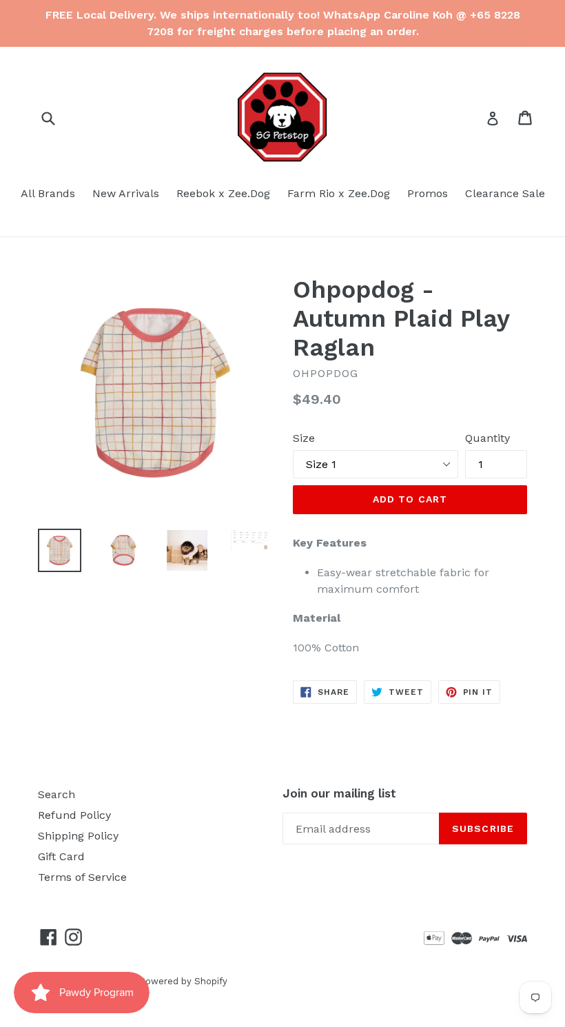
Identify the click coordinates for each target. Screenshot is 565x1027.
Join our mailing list (339, 793)
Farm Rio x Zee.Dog (338, 193)
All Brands (48, 193)
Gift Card (61, 856)
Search (56, 794)
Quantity (487, 438)
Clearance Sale (505, 193)
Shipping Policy (78, 835)
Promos (427, 193)
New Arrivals (125, 193)
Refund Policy (74, 815)
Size (304, 438)
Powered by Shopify (183, 981)
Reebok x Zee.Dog (223, 193)
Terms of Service (82, 877)
